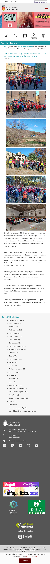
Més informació (31, 556)
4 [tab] (27, 26)
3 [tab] (25, 26)
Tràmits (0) (12, 401)
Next (45, 20)
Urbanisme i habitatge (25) (18, 408)
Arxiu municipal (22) (15, 330)
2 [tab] (22, 26)
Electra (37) (13, 356)
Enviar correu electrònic (17, 441)
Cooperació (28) (14, 340)
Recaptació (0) (14, 395)
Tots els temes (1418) (16, 320)
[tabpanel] (25, 20)
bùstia (25, 38)
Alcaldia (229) (13, 327)
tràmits (6, 38)
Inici (5, 47)
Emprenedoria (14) (15, 359)
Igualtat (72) (13, 375)
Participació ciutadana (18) (18, 388)
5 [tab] (29, 26)
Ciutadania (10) (14, 333)
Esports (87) (13, 366)
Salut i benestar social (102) (18, 398)
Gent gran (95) (14, 372)
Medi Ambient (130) (15, 385)
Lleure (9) (12, 382)
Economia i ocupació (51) (17, 349)
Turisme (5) (13, 405)
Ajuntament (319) (15, 323)
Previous (4, 20)
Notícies (30, 47)
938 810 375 (7, 2)
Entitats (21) (13, 362)
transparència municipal (34, 37)
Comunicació (21, 47)
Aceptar (25, 561)
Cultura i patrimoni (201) (17, 346)
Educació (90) (13, 353)
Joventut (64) (13, 379)
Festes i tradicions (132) (17, 369)
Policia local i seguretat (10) (18, 392)
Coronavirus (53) (14, 343)
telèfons (16, 38)
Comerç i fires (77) (15, 336)
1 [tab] (20, 26)
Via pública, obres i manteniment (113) (22, 411)
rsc (43, 37)
